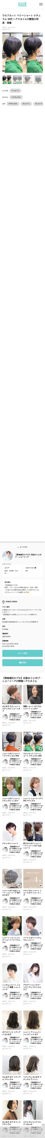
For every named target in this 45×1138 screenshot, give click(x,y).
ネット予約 (22, 655)
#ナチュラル (13, 104)
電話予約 (22, 665)
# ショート (15, 90)
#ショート (26, 104)
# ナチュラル (16, 97)
